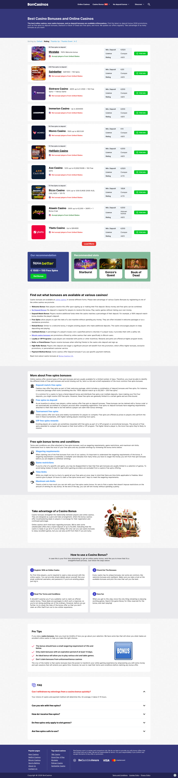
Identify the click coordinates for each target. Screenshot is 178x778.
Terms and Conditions (120, 775)
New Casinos (33, 754)
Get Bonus (38, 276)
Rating (46, 41)
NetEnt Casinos (34, 757)
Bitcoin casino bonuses (41, 335)
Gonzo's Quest (110, 273)
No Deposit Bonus (39, 310)
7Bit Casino (55, 754)
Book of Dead (136, 274)
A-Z (75, 41)
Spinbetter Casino (58, 766)
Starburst (85, 272)
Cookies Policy (134, 775)
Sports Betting (34, 763)
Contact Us (32, 769)
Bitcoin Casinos (34, 760)
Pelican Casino (57, 763)
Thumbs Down (66, 41)
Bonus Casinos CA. (66, 356)
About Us (32, 766)
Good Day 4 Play (58, 757)
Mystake (54, 760)
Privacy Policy (145, 775)
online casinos (60, 300)
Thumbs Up (55, 41)
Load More (89, 244)
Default (39, 41)
